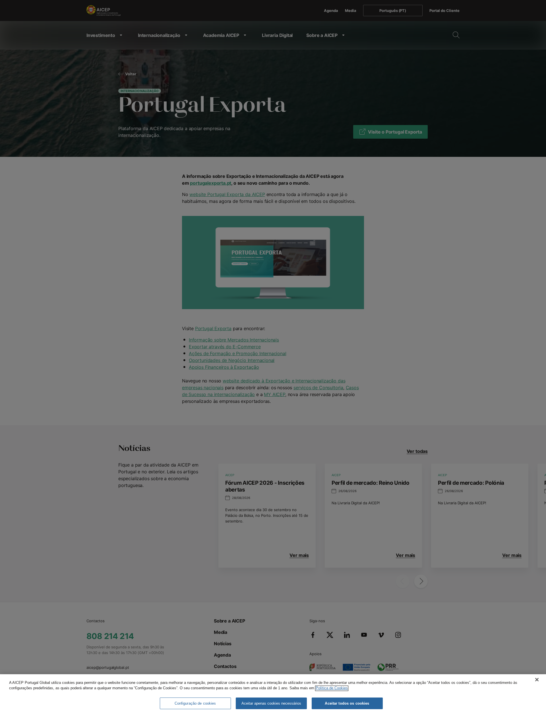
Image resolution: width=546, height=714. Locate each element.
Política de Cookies (332, 688)
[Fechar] (537, 679)
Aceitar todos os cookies (347, 703)
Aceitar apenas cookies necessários (271, 703)
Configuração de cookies (195, 703)
